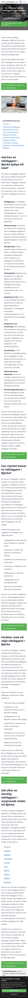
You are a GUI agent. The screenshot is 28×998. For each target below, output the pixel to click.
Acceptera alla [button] (14, 990)
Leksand (7, 851)
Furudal (7, 862)
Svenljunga (8, 859)
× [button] (26, 978)
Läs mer (11, 987)
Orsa (6, 866)
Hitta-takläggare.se (9, 2)
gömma (6, 124)
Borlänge (7, 882)
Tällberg (7, 878)
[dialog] (14, 987)
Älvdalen (7, 855)
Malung (7, 874)
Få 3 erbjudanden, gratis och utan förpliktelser (12, 24)
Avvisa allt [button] (14, 994)
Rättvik (6, 870)
